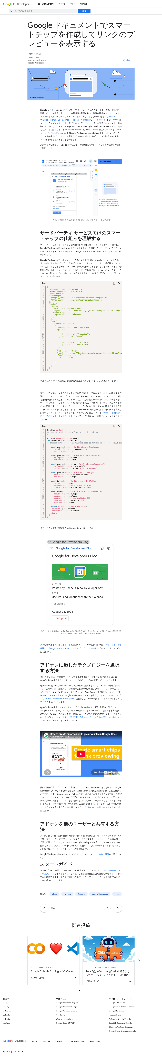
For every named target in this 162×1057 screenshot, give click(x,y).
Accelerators (61, 1015)
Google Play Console (117, 1011)
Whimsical (85, 120)
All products (95, 1041)
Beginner (81, 894)
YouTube (83, 4)
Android (35, 1041)
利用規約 (6, 1051)
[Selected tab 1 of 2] (79, 990)
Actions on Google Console (120, 1019)
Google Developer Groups (66, 1007)
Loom (60, 120)
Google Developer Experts (66, 1011)
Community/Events (46, 4)
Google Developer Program (67, 1003)
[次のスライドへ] (139, 960)
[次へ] (118, 908)
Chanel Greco (33, 57)
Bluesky (6, 1007)
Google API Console (117, 1003)
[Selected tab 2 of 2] (82, 990)
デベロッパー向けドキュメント (99, 807)
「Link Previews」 (58, 133)
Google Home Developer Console (122, 1031)
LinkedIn (6, 1015)
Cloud (54, 894)
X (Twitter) (7, 1019)
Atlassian (44, 120)
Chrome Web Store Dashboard (121, 1027)
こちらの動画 (103, 854)
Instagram (7, 1011)
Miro (67, 120)
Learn (117, 894)
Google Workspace (100, 894)
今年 (51, 110)
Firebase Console (116, 1015)
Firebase (58, 1041)
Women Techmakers (64, 1019)
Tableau (75, 120)
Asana (112, 116)
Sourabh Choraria (73, 130)
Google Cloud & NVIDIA (65, 1023)
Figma (53, 120)
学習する (62, 4)
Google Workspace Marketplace (59, 698)
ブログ (72, 4)
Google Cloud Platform (76, 1041)
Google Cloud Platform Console (121, 1007)
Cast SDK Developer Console (120, 1023)
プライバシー (18, 1051)
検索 (84, 11)
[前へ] (44, 908)
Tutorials (67, 894)
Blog (5, 1003)
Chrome (46, 1041)
